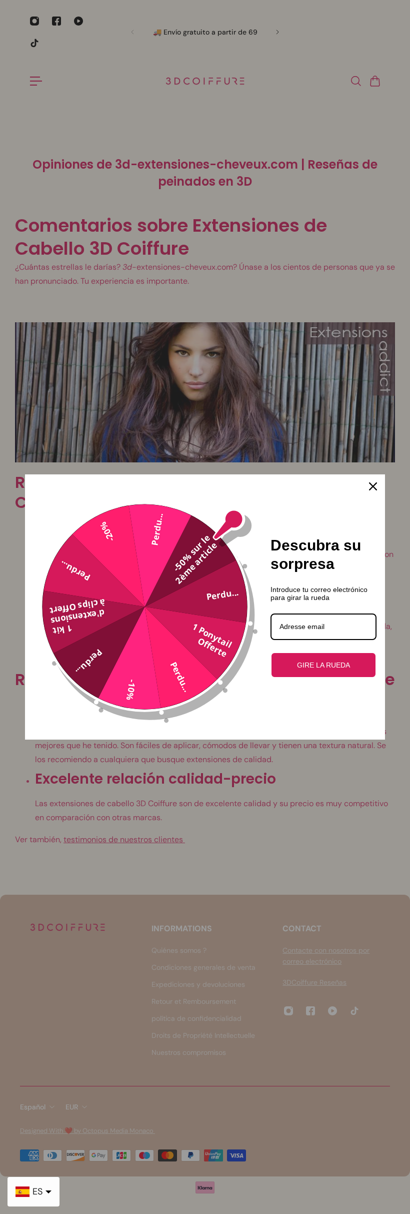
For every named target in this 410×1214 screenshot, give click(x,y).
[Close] (373, 486)
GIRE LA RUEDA (323, 665)
